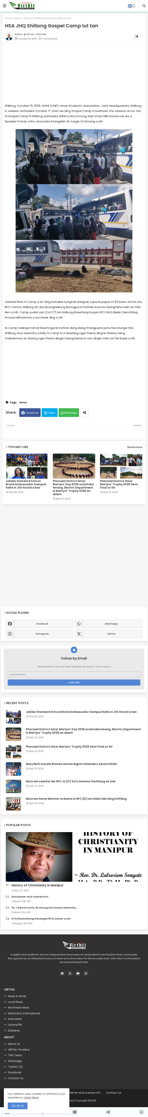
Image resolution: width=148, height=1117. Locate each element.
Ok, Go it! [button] (18, 1106)
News (18, 18)
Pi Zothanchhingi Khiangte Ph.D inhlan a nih (41, 919)
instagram (42, 633)
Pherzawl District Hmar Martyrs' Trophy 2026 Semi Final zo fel (119, 484)
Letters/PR (15, 1025)
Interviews (15, 1019)
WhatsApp (15, 1061)
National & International (24, 1013)
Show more (134, 447)
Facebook (32, 413)
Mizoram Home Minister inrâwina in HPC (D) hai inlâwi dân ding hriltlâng (76, 798)
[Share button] (84, 412)
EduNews (14, 1030)
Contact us (113, 1093)
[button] (144, 6)
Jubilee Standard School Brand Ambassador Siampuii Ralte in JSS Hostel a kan (26, 484)
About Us (14, 1044)
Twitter (51, 413)
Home (9, 18)
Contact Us (15, 1078)
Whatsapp (70, 413)
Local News (15, 1002)
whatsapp (111, 623)
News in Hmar (17, 996)
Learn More (31, 1097)
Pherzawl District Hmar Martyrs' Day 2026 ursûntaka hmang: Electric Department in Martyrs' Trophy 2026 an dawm (73, 487)
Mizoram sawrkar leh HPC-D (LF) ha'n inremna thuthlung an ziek (70, 781)
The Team (15, 1055)
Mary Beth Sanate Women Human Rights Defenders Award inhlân (71, 764)
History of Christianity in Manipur (38, 885)
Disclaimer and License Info (30, 897)
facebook (42, 623)
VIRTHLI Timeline (18, 1050)
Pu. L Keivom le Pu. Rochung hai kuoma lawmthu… (44, 908)
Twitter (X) (15, 1067)
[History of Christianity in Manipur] (74, 857)
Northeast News (18, 1007)
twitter (111, 633)
